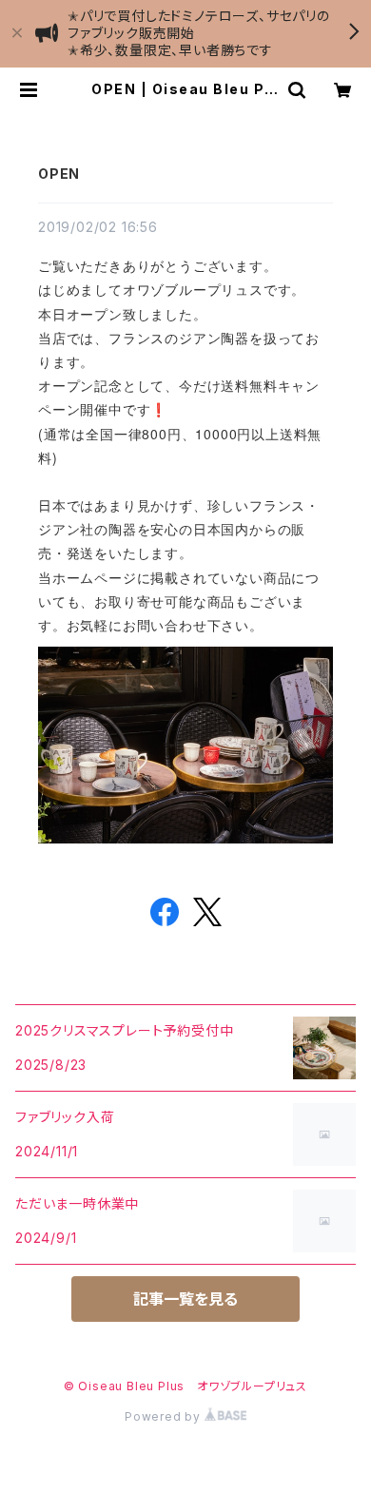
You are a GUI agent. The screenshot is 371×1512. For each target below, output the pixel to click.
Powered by (165, 1416)
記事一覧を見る (185, 1298)
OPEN (59, 173)
